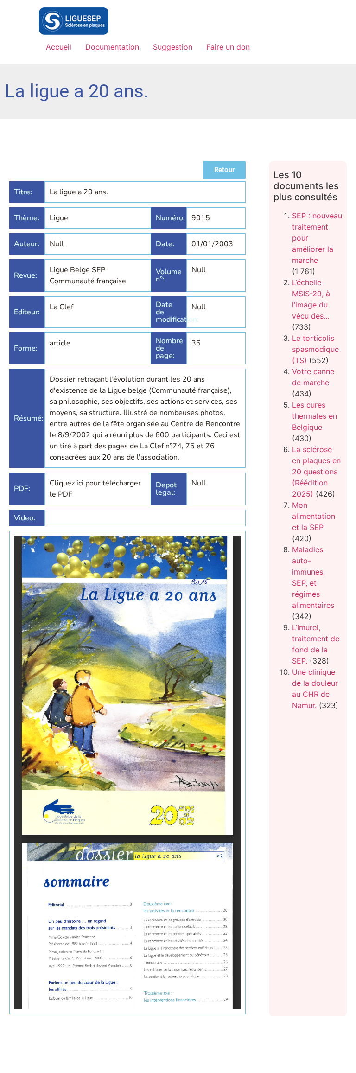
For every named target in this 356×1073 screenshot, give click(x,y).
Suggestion (172, 46)
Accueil (58, 46)
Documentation (112, 46)
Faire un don (228, 46)
